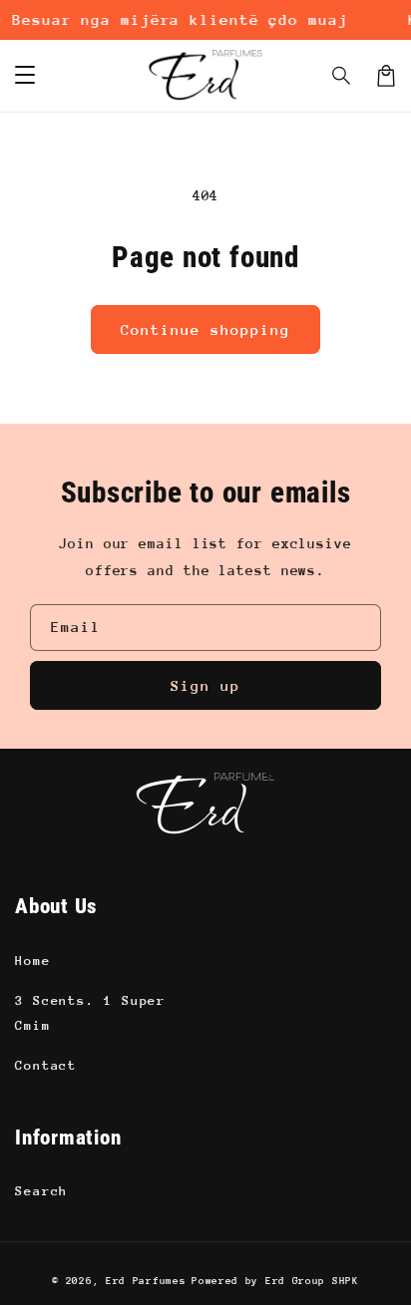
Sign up (205, 685)
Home (33, 960)
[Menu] (25, 76)
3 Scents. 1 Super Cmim (90, 1013)
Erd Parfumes (146, 1281)
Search (41, 1190)
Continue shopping (205, 329)
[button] (342, 76)
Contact (46, 1065)
